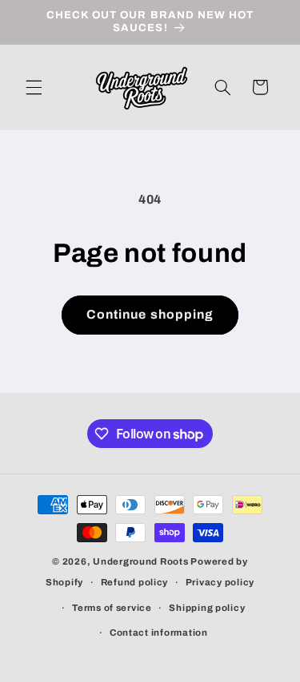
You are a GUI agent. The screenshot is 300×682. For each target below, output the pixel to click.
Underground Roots (141, 561)
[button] (33, 87)
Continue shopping (150, 314)
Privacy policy (220, 582)
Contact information (159, 632)
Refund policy (135, 582)
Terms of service (112, 608)
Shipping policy (207, 608)
